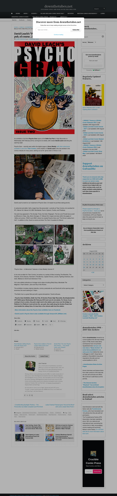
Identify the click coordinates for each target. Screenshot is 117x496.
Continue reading (58, 34)
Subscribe (76, 30)
